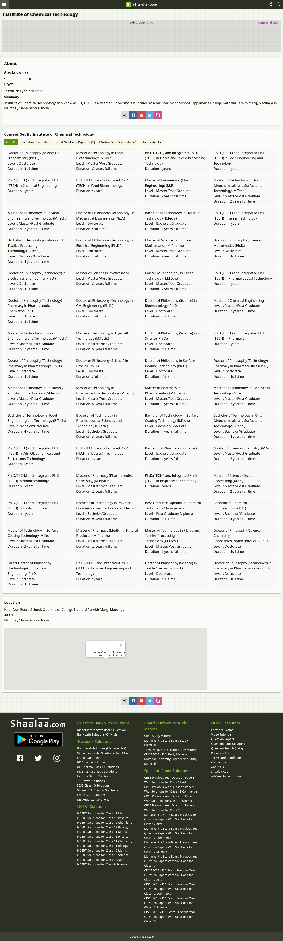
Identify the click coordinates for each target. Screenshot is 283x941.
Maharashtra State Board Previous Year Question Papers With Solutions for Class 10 (171, 861)
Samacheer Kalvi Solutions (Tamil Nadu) (104, 753)
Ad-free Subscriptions (226, 776)
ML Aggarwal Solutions (93, 799)
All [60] (11, 142)
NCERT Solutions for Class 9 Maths (101, 860)
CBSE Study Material (158, 736)
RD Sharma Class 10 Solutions (98, 767)
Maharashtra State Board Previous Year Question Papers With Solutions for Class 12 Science (171, 847)
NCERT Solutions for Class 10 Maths (102, 850)
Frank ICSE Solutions (91, 795)
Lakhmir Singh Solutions (94, 776)
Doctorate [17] (152, 142)
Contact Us (218, 762)
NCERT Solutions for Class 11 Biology (102, 846)
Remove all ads (268, 22)
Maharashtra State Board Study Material (166, 742)
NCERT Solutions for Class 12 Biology (102, 827)
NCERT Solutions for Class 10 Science (103, 855)
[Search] (278, 4)
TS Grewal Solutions (91, 781)
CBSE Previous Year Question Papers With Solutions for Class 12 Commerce (170, 789)
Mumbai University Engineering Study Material (170, 761)
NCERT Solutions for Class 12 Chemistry (104, 822)
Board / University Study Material (165, 725)
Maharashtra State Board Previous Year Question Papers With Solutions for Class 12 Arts (171, 819)
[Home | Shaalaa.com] (128, 4)
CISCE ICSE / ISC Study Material (166, 754)
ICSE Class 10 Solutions (93, 785)
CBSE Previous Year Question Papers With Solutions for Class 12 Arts (169, 780)
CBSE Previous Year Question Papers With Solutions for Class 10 (169, 807)
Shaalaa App (220, 771)
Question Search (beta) (227, 748)
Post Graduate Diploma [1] (76, 142)
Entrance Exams (222, 730)
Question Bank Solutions (228, 744)
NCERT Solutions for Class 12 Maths (102, 813)
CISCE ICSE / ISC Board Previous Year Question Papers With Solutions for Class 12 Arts (169, 875)
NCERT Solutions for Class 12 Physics (102, 818)
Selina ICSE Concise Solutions (97, 790)
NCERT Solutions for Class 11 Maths (102, 832)
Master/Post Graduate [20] (118, 142)
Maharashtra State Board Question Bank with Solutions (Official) (101, 732)
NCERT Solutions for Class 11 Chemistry (104, 841)
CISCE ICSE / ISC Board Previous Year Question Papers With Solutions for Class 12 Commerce (169, 888)
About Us (217, 767)
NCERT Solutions (88, 758)
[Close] (120, 646)
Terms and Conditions (226, 758)
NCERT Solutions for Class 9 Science (102, 864)
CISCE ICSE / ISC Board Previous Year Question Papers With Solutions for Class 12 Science (169, 902)
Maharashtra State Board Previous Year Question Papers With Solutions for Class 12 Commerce (171, 833)
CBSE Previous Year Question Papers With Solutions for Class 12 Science (169, 798)
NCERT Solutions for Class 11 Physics (102, 836)
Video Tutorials (221, 734)
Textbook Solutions (94, 741)
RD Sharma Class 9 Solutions (97, 771)
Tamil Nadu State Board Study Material (171, 750)
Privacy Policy (220, 753)
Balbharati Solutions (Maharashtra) (101, 748)
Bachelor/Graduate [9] (36, 142)
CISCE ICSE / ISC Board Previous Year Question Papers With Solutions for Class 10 (169, 916)
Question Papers (222, 739)
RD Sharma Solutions (91, 762)
